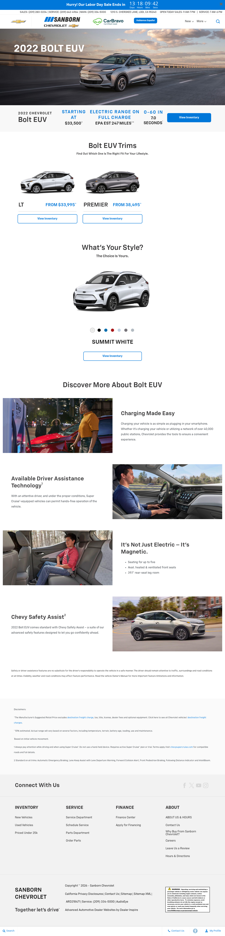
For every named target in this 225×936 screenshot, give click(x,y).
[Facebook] (184, 785)
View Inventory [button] (189, 117)
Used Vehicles (24, 825)
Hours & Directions (178, 856)
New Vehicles (23, 817)
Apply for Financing (128, 825)
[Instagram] (205, 785)
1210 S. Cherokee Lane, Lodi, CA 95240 (133, 12)
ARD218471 (73, 901)
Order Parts (73, 840)
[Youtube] (198, 785)
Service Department (79, 817)
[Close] (221, 4)
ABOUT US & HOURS (179, 817)
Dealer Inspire (129, 910)
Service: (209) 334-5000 (98, 901)
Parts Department (77, 833)
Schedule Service (77, 825)
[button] (218, 21)
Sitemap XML (142, 894)
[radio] (92, 330)
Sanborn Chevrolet (102, 885)
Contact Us (173, 825)
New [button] (188, 22)
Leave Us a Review (178, 848)
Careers (171, 840)
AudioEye (122, 901)
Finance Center (125, 817)
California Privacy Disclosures (84, 894)
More (200, 22)
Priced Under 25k (26, 833)
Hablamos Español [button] (145, 21)
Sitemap (126, 894)
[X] (191, 785)
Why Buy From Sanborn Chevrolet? (181, 833)
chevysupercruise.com (181, 747)
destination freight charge (80, 718)
